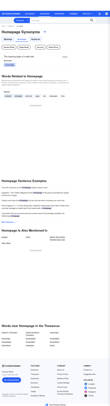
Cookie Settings (63, 382)
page (37, 96)
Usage (33, 391)
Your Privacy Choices (57, 404)
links (63, 96)
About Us (60, 370)
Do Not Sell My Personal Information (65, 392)
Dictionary (34, 370)
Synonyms (21, 39)
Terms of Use (62, 387)
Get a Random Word (11, 380)
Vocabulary (35, 387)
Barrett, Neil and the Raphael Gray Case (57, 238)
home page (9, 65)
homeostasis (6, 342)
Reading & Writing (38, 395)
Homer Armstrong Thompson (32, 333)
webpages (53, 96)
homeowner (6, 345)
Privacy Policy (62, 374)
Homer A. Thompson (9, 332)
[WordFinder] (106, 14)
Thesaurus (20, 20)
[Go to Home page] (11, 14)
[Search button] (93, 20)
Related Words (53, 47)
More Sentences (8, 222)
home (28, 237)
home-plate (6, 338)
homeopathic (31, 338)
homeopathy (54, 338)
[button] (99, 14)
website (8, 96)
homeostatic (30, 342)
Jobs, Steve (6, 243)
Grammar (34, 382)
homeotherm (54, 342)
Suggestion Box (90, 374)
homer (52, 345)
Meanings (8, 39)
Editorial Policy (63, 378)
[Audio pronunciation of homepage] (44, 31)
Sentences (35, 39)
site (44, 96)
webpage (18, 96)
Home (3, 26)
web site (29, 96)
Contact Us (88, 370)
